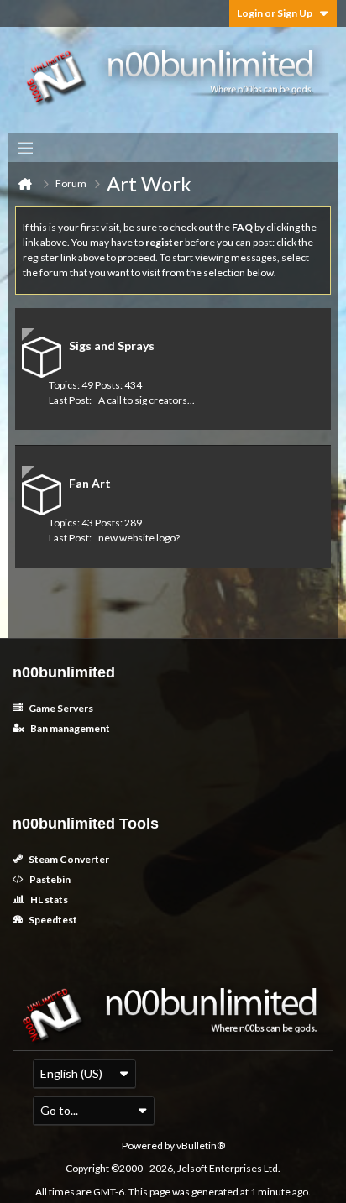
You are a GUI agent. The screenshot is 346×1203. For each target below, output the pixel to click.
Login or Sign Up (274, 13)
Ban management (69, 728)
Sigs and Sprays (112, 345)
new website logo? (139, 537)
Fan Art (90, 483)
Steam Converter (68, 859)
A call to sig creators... (146, 400)
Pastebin (49, 879)
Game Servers (60, 708)
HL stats (48, 899)
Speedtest (52, 919)
